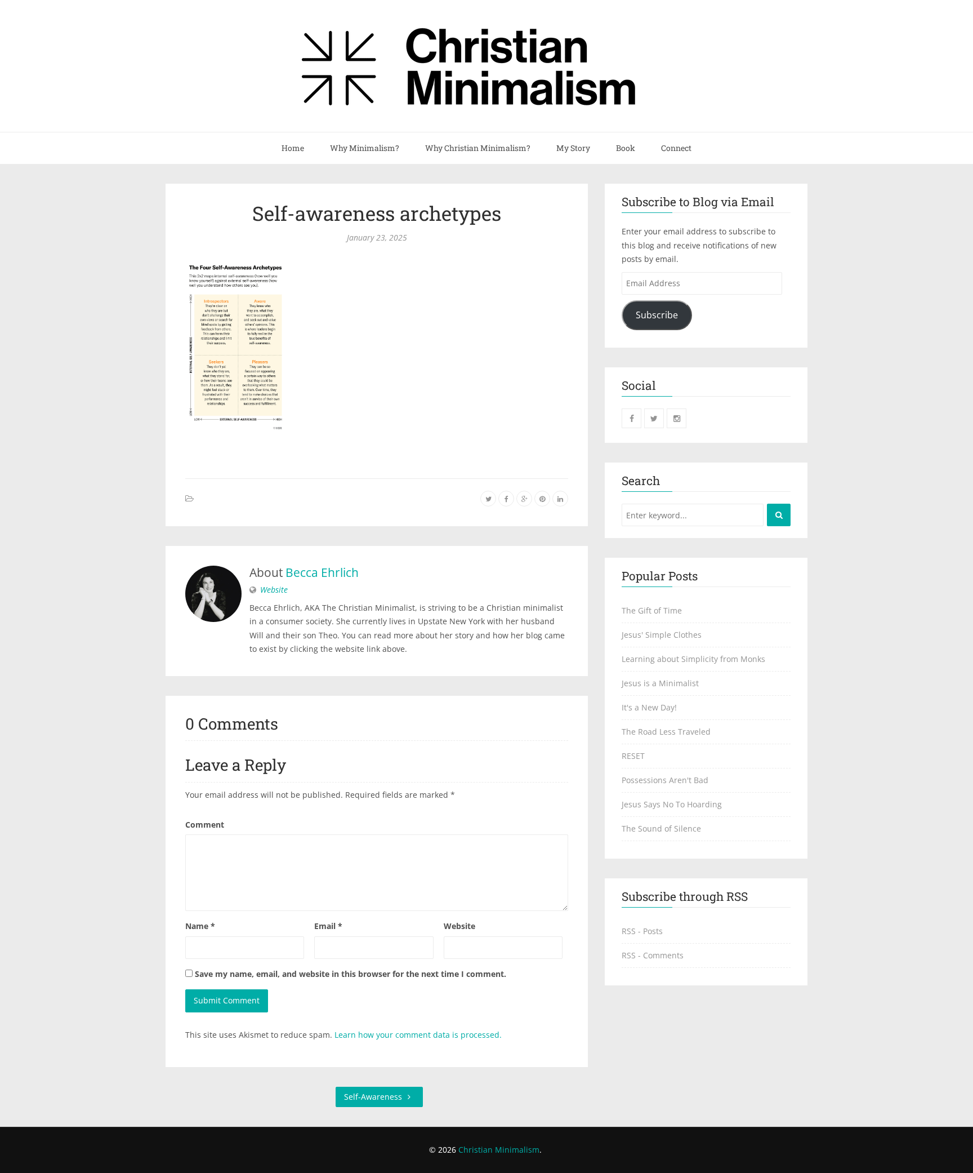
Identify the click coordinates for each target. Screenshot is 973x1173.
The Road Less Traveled (666, 731)
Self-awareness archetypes (376, 213)
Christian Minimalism (498, 1149)
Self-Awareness (374, 1096)
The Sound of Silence (661, 828)
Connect (676, 148)
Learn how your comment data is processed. (418, 1034)
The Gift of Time (652, 610)
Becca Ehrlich (322, 572)
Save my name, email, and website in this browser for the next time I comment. (350, 973)
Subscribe (657, 315)
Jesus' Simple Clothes (662, 634)
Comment (204, 824)
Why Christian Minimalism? (477, 148)
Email (328, 926)
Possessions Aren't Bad (665, 780)
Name (200, 926)
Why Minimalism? (364, 148)
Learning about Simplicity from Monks (693, 659)
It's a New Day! (649, 707)
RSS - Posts (642, 931)
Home (293, 148)
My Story (573, 148)
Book (625, 148)
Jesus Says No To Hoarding (672, 804)
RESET (633, 755)
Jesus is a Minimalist (660, 683)
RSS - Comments (653, 955)
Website (274, 589)
